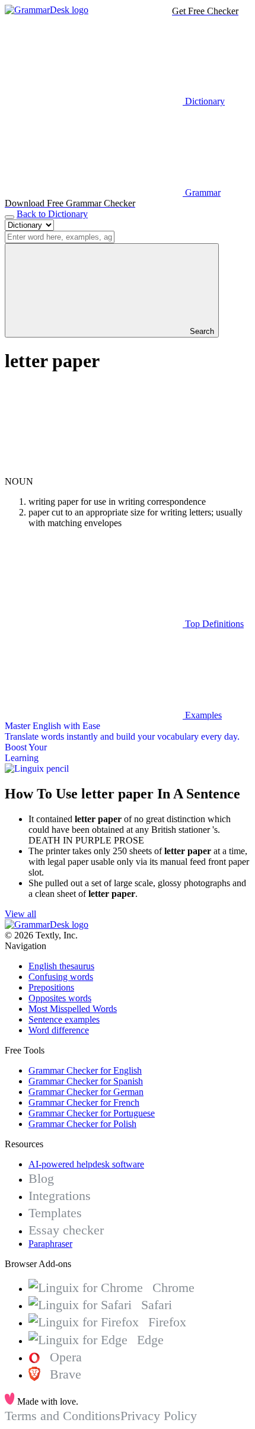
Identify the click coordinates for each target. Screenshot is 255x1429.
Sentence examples (64, 1019)
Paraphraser (50, 1244)
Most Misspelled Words (72, 1009)
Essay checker (66, 1230)
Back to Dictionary (52, 214)
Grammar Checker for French (83, 1102)
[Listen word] (94, 471)
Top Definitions (213, 624)
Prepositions (51, 987)
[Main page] (46, 10)
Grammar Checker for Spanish (85, 1081)
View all (20, 914)
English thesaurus (61, 966)
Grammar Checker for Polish (82, 1124)
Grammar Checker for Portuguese (91, 1113)
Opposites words (59, 998)
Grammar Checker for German (86, 1092)
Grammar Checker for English (85, 1070)
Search (200, 331)
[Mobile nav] (9, 217)
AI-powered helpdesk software (86, 1164)
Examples (202, 715)
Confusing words (60, 977)
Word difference (58, 1030)
